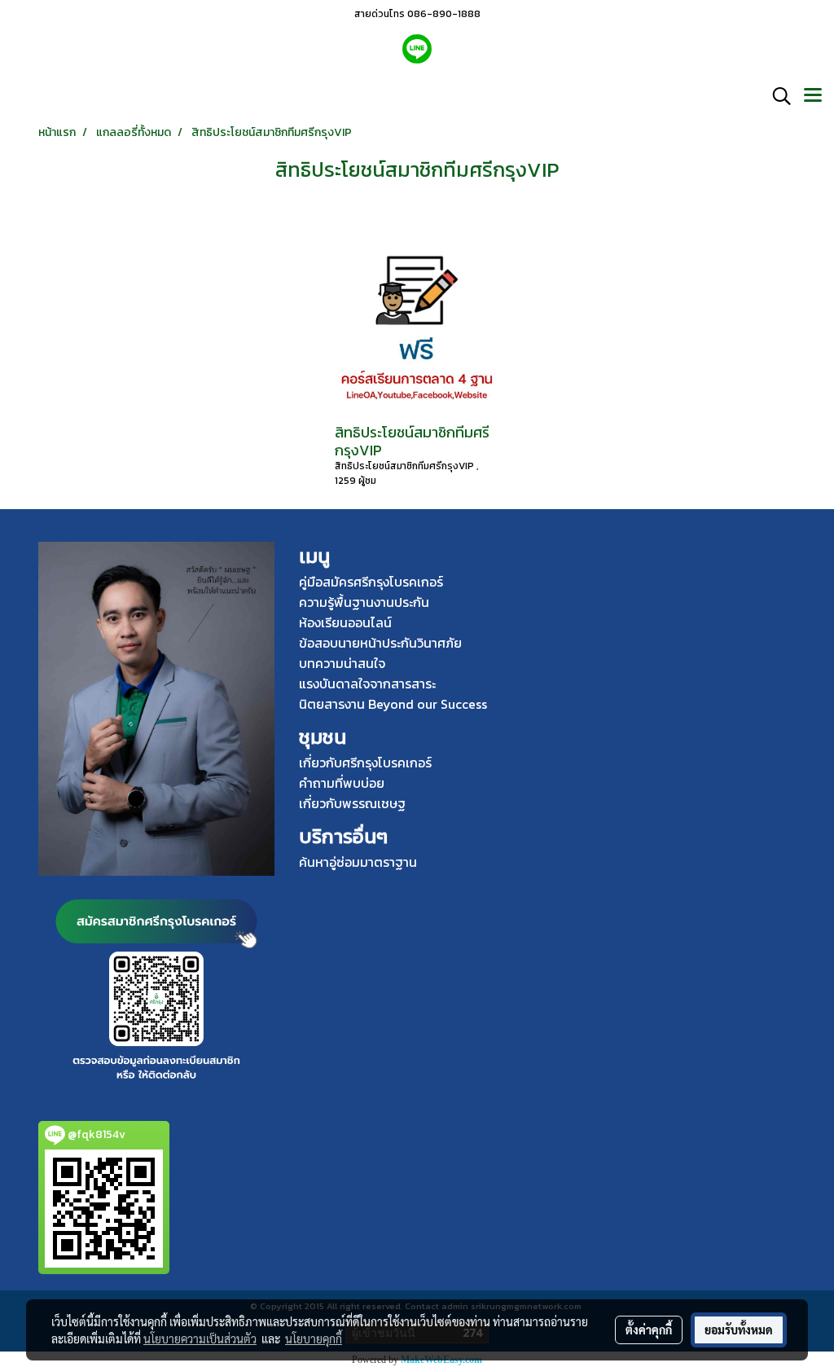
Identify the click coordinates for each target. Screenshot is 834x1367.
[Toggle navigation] (813, 96)
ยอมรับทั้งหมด (739, 1329)
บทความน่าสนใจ (342, 663)
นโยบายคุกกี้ (313, 1338)
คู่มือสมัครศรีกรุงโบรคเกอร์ (371, 581)
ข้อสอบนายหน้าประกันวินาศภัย (380, 643)
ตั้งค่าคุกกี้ (649, 1329)
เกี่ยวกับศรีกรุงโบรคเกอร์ (365, 762)
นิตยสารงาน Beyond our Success (393, 704)
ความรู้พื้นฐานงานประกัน (364, 602)
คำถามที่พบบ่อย (341, 783)
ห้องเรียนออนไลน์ (345, 622)
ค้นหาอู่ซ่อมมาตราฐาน (358, 862)
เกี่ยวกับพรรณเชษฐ (352, 803)
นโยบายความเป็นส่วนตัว (200, 1338)
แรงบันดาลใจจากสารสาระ (367, 683)
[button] (776, 96)
